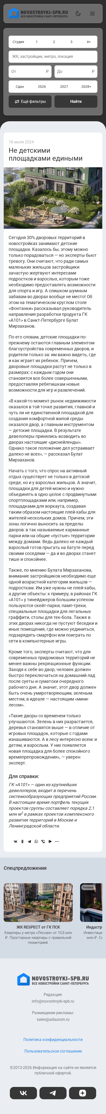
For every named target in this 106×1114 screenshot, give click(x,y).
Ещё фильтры (33, 101)
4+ (89, 42)
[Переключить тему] (77, 13)
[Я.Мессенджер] (50, 841)
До (59, 71)
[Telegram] (29, 841)
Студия (18, 42)
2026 (42, 87)
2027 (64, 87)
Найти (76, 101)
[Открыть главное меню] (91, 13)
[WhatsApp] (36, 841)
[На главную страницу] (38, 17)
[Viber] (43, 841)
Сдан (20, 87)
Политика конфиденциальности (53, 1039)
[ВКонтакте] (15, 841)
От (13, 71)
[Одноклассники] (22, 841)
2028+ (86, 87)
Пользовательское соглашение (53, 1051)
